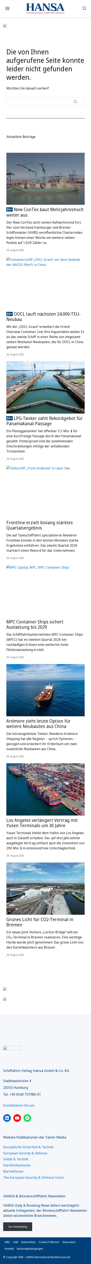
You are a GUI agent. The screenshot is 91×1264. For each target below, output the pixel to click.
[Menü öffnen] (7, 8)
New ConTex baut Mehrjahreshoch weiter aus (45, 212)
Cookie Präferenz (49, 1242)
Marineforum (13, 1171)
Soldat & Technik (15, 1159)
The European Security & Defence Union (33, 1177)
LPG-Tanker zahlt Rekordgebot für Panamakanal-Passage (44, 420)
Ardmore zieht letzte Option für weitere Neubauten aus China (38, 723)
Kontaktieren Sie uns (18, 1105)
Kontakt (9, 1248)
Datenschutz (28, 1242)
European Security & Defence (25, 1153)
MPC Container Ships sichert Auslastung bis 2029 (34, 624)
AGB (15, 1242)
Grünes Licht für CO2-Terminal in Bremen (39, 922)
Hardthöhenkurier (17, 1165)
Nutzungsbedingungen (30, 1248)
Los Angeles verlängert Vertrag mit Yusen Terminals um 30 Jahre (42, 822)
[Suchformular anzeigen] (84, 8)
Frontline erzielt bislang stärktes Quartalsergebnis (39, 525)
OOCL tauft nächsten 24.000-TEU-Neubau (43, 316)
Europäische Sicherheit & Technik (28, 1147)
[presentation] (45, 179)
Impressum (69, 1242)
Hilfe (7, 1242)
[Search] (75, 101)
